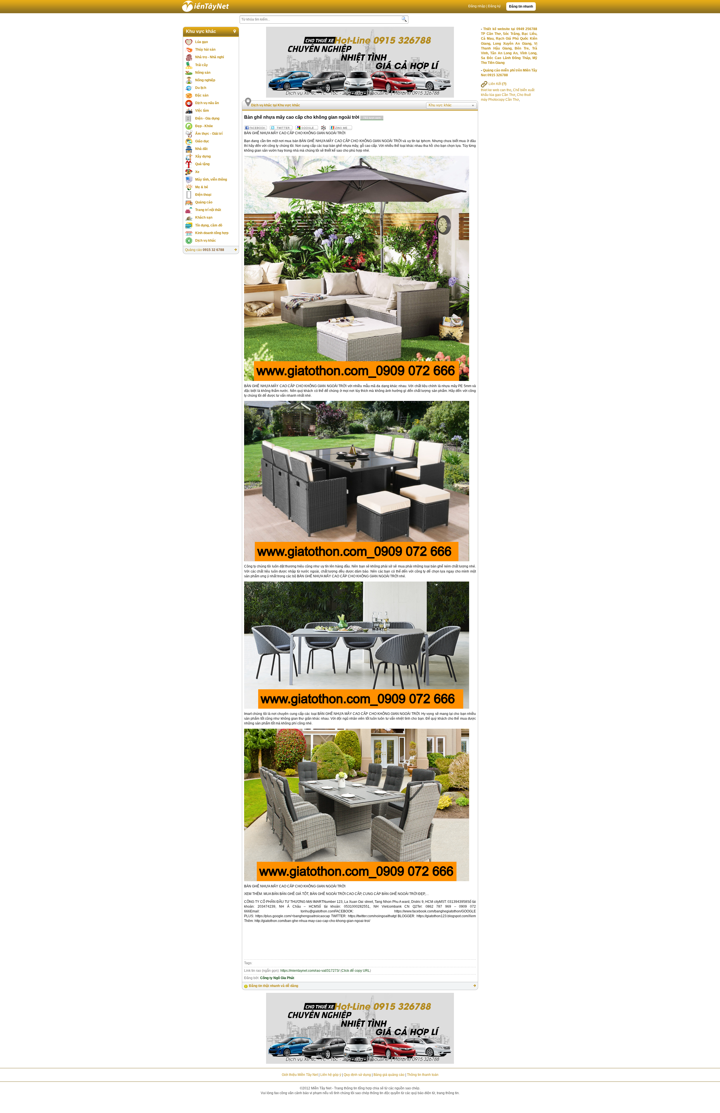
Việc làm (202, 111)
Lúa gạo (201, 42)
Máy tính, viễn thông (211, 179)
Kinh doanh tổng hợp (211, 233)
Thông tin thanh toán (422, 1075)
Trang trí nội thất (208, 210)
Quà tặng (202, 164)
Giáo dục (202, 141)
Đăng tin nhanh (521, 6)
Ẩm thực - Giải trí (208, 134)
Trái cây (201, 65)
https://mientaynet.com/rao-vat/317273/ (309, 971)
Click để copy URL (355, 971)
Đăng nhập (476, 6)
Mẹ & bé (201, 187)
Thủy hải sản (205, 49)
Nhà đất (201, 149)
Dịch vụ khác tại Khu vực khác (275, 105)
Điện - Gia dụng (207, 118)
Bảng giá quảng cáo (389, 1075)
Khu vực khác (201, 31)
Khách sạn (203, 217)
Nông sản (202, 73)
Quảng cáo (203, 202)
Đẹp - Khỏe (204, 126)
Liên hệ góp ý (330, 1075)
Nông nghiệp (205, 80)
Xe (197, 172)
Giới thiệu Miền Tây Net (300, 1075)
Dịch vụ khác (205, 241)
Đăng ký (494, 6)
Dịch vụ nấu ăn (207, 103)
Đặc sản (201, 95)
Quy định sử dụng (357, 1075)
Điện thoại (203, 195)
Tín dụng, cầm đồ (208, 225)
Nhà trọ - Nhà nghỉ (209, 57)
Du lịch (200, 88)
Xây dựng (203, 156)
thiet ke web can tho (496, 90)
